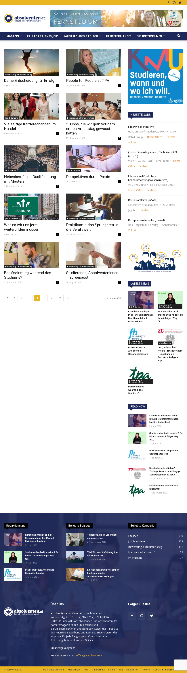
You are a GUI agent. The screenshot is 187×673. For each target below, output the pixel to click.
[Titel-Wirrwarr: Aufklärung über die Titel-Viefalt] (75, 557)
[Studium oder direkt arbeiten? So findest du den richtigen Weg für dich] (170, 300)
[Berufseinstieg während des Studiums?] (31, 255)
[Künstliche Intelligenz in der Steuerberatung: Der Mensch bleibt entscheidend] (141, 300)
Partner (112, 669)
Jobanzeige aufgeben (63, 647)
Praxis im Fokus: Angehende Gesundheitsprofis (138, 350)
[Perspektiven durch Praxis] (93, 158)
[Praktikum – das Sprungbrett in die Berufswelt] (93, 207)
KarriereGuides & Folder (81, 36)
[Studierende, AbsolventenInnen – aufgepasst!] (93, 255)
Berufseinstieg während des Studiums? (136, 390)
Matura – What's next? (141, 552)
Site (121, 669)
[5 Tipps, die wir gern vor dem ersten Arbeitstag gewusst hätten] (93, 106)
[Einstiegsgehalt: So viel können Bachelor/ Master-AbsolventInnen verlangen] (75, 574)
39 (60, 298)
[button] (178, 36)
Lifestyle (133, 536)
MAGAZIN (13, 36)
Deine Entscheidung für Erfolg (29, 80)
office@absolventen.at (89, 655)
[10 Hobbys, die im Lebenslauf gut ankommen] (75, 539)
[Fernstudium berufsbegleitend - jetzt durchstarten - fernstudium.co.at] (155, 76)
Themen (146, 669)
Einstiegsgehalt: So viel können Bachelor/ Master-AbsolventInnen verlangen (103, 573)
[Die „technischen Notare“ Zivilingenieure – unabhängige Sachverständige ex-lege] (170, 336)
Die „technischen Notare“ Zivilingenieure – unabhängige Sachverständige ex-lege (170, 354)
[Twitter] (180, 2)
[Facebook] (168, 2)
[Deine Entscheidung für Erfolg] (31, 62)
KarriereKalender (118, 36)
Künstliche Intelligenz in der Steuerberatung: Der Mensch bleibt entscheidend (164, 419)
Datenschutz (98, 669)
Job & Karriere (11, 118)
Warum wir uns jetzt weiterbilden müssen (21, 227)
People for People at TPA (87, 80)
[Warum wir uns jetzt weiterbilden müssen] (31, 207)
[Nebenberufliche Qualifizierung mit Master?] (31, 158)
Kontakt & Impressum (164, 669)
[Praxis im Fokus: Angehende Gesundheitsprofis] (141, 336)
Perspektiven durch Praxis (88, 177)
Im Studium (10, 170)
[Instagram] (174, 2)
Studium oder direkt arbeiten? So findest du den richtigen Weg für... (166, 436)
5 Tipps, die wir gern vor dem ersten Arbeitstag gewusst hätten (90, 128)
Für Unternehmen (149, 36)
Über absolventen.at (53, 669)
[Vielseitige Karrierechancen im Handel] (31, 106)
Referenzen (132, 669)
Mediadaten (74, 669)
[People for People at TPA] (93, 62)
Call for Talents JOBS (42, 36)
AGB (86, 669)
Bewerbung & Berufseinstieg (18, 74)
